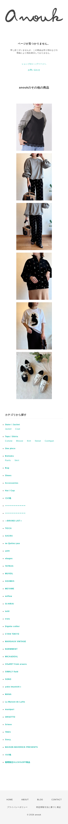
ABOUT (25, 800)
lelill (7, 611)
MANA (8, 694)
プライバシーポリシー (17, 807)
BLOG (40, 800)
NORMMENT (11, 649)
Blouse (19, 441)
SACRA (9, 536)
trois (7, 619)
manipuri (9, 709)
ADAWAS (9, 581)
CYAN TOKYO (12, 634)
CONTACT (57, 800)
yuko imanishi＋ (13, 687)
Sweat (38, 441)
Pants (8, 460)
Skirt (17, 460)
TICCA (8, 528)
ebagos (9, 558)
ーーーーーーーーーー (15, 506)
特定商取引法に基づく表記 (48, 807)
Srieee (8, 724)
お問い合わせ (34, 70)
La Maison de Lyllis (15, 702)
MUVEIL (9, 573)
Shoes (8, 475)
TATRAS (9, 566)
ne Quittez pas (12, 543)
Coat (17, 429)
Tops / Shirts (11, 436)
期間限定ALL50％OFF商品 (17, 762)
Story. (8, 739)
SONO (8, 679)
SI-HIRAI (9, 604)
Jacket (8, 429)
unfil (7, 551)
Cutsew (8, 441)
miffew (8, 596)
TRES (8, 732)
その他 (9, 498)
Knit (29, 441)
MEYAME (9, 589)
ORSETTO (10, 717)
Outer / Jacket (12, 424)
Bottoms (9, 456)
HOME (9, 800)
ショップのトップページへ (34, 64)
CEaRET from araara (16, 664)
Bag (7, 468)
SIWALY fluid (11, 672)
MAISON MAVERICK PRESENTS (21, 747)
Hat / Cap (10, 490)
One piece (10, 448)
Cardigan (49, 441)
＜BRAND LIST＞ (13, 521)
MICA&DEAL (11, 656)
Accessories (11, 483)
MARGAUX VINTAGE (15, 641)
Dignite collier (12, 626)
